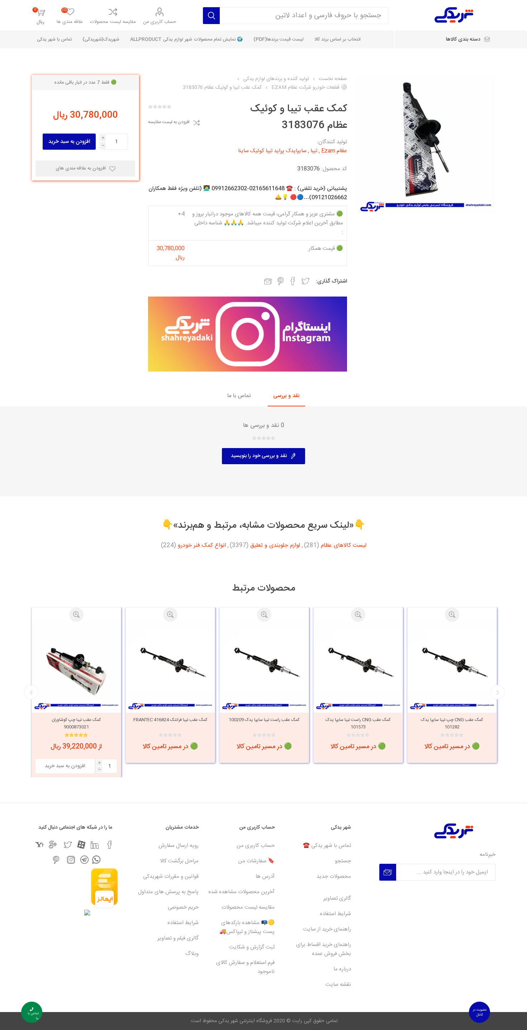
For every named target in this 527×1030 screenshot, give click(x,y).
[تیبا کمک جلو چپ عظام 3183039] (76, 666)
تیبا (313, 150)
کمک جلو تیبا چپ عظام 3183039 (76, 719)
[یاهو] (39, 844)
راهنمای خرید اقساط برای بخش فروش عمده (323, 949)
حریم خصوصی (183, 907)
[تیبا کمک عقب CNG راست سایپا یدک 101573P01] (452, 666)
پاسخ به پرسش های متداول (168, 891)
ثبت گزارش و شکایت (252, 947)
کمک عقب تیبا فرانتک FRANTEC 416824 (264, 719)
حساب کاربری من (159, 22)
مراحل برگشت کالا (179, 861)
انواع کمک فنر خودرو (202, 545)
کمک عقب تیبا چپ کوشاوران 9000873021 (170, 723)
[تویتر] (67, 844)
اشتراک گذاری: (331, 281)
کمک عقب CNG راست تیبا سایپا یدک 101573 (451, 723)
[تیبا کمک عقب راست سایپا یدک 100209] (358, 666)
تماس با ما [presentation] (239, 395)
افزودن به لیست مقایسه (169, 122)
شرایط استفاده (335, 913)
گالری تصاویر (337, 898)
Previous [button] (497, 692)
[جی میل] (52, 844)
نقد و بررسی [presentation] (286, 395)
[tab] (286, 396)
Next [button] (31, 692)
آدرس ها (265, 876)
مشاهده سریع (452, 614)
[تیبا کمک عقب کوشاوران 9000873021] (170, 666)
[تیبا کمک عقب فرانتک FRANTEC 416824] (264, 666)
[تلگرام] (84, 860)
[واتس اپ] (96, 860)
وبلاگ (192, 953)
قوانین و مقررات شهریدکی (171, 876)
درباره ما (342, 969)
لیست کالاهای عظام (343, 545)
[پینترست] (56, 860)
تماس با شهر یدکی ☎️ (327, 845)
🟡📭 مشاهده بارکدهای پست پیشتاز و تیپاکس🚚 (247, 927)
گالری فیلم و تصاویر (178, 938)
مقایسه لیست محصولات (113, 22)
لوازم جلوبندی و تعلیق (275, 545)
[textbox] (304, 15)
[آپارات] (81, 844)
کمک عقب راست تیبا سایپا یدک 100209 (358, 719)
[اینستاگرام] (71, 860)
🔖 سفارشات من (256, 861)
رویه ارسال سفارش (178, 845)
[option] (452, 685)
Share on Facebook (293, 281)
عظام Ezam (334, 150)
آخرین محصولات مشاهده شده (241, 891)
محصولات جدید (334, 876)
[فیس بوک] (109, 844)
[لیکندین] (94, 844)
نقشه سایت (338, 984)
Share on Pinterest (280, 281)
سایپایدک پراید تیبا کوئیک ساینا (272, 150)
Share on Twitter (305, 281)
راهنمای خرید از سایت (327, 929)
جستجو (343, 861)
